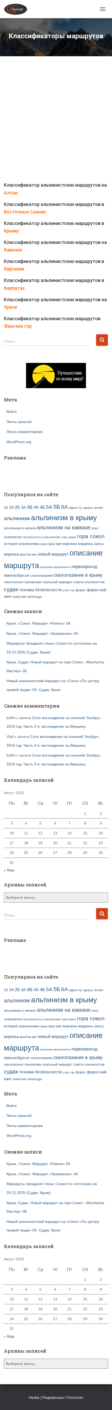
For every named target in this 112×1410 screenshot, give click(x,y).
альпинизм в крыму (64, 518)
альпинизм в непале (20, 528)
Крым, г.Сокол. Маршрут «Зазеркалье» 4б (42, 633)
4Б (42, 507)
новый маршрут (53, 554)
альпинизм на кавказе (63, 527)
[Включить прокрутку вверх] (101, 1399)
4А (36, 507)
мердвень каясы (91, 544)
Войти (12, 412)
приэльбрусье (16, 575)
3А (23, 507)
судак (11, 589)
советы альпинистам (88, 582)
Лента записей (19, 422)
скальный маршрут (57, 582)
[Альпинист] (17, 9)
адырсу (88, 507)
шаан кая (20, 597)
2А (11, 507)
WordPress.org (19, 442)
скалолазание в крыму (78, 575)
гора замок (68, 537)
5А (49, 507)
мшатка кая (28, 554)
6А (64, 507)
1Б (6, 507)
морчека (11, 554)
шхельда (35, 597)
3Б (30, 507)
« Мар (9, 870)
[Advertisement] (56, 123)
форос (81, 590)
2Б (17, 507)
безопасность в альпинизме (41, 537)
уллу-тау (68, 590)
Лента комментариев (24, 432)
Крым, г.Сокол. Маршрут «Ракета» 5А (38, 623)
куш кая (54, 544)
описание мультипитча (55, 567)
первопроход (84, 566)
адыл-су (75, 507)
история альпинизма (21, 544)
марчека (70, 544)
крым (43, 543)
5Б (56, 506)
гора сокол (90, 536)
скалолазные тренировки (22, 582)
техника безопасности (40, 589)
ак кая (98, 507)
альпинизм (17, 518)
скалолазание (41, 575)
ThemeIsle (74, 1397)
